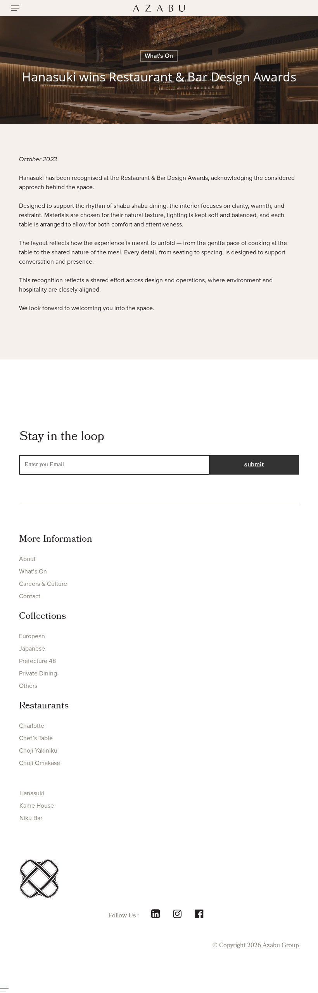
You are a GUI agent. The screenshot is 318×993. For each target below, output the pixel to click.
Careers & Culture (43, 583)
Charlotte (31, 725)
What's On (159, 55)
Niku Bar (30, 817)
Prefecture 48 (37, 660)
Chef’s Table (36, 738)
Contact (29, 596)
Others (28, 685)
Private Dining (38, 673)
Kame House (36, 805)
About (27, 558)
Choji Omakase (39, 762)
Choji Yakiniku (38, 750)
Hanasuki (31, 793)
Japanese (32, 648)
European (32, 636)
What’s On (33, 571)
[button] (15, 8)
